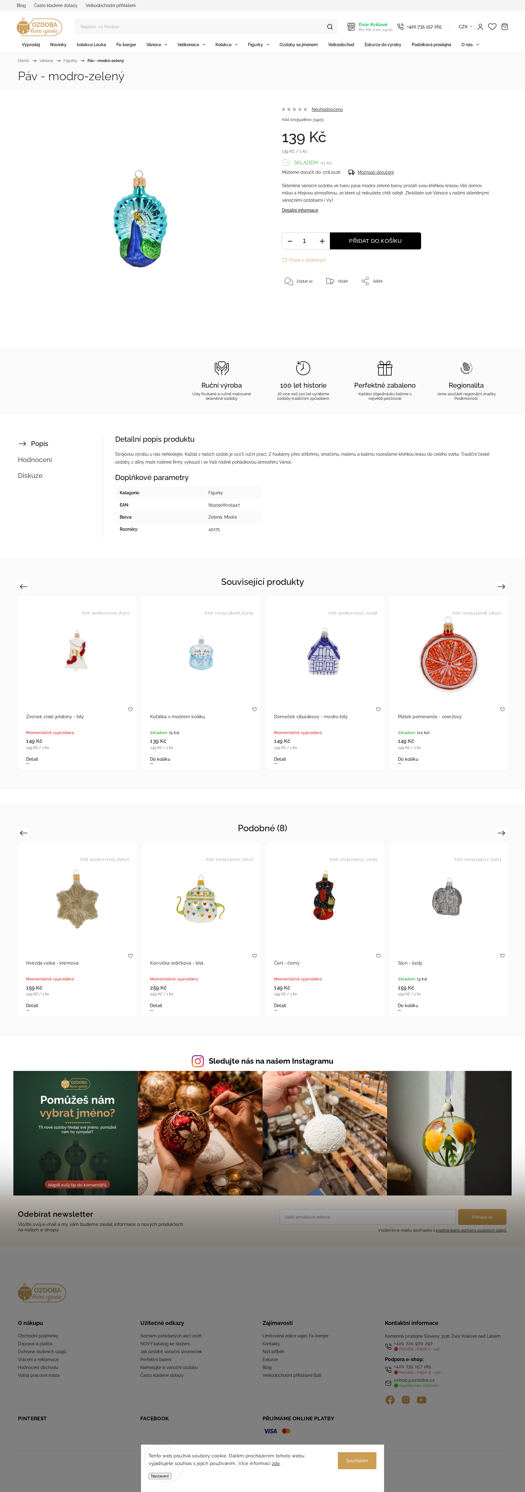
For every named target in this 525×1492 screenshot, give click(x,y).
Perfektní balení (155, 1359)
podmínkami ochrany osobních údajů (471, 1230)
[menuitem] (30, 44)
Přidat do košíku (375, 241)
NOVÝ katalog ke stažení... (166, 1343)
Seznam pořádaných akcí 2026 (170, 1335)
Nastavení (160, 1476)
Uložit (296, 300)
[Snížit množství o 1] (289, 241)
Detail (189, 1005)
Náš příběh (273, 1351)
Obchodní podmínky (38, 1335)
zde (276, 1463)
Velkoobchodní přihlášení (111, 5)
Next (502, 586)
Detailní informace (300, 210)
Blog (21, 5)
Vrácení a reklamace (38, 1359)
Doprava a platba (35, 1343)
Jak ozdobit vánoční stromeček (171, 1351)
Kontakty (271, 1343)
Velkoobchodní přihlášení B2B (291, 1375)
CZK (463, 26)
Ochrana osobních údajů (42, 1351)
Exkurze (270, 1359)
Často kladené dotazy (55, 5)
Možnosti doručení (376, 172)
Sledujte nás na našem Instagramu (271, 1060)
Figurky (215, 492)
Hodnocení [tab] (35, 460)
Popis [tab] (39, 444)
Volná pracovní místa (39, 1375)
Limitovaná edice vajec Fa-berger (295, 1335)
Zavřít (477, 301)
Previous (24, 586)
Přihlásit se (482, 1217)
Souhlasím (357, 1460)
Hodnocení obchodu (38, 1367)
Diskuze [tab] (30, 475)
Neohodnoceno (327, 109)
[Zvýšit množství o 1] (322, 241)
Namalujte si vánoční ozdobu (169, 1367)
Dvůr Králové (376, 27)
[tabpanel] (111, 929)
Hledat (330, 26)
